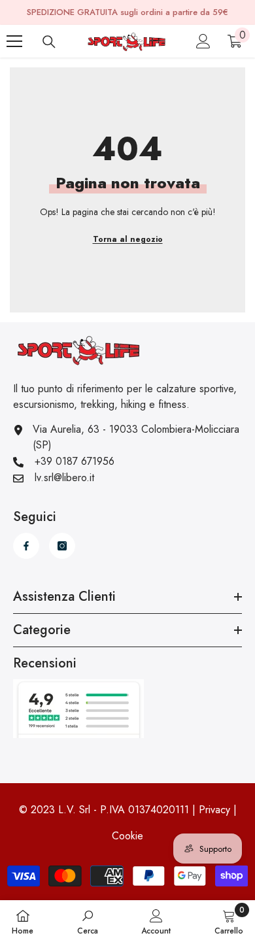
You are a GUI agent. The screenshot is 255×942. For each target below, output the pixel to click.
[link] (87, 921)
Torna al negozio (128, 239)
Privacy (214, 809)
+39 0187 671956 (74, 461)
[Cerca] (49, 42)
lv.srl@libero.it (64, 477)
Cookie (127, 835)
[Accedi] (203, 41)
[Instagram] (62, 546)
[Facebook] (26, 546)
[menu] (14, 41)
